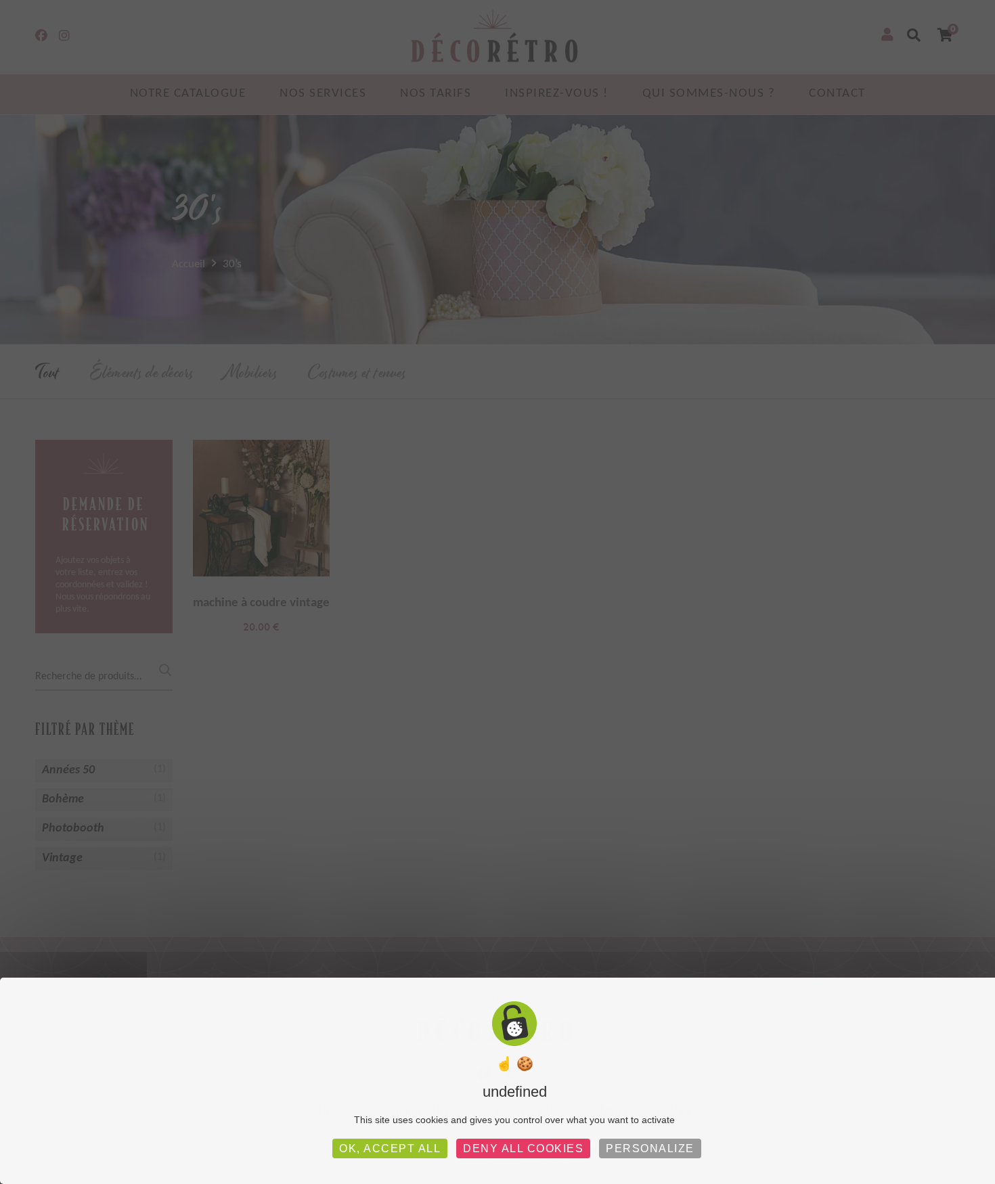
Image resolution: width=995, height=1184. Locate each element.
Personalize (650, 1148)
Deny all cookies (523, 1148)
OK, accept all (390, 1148)
